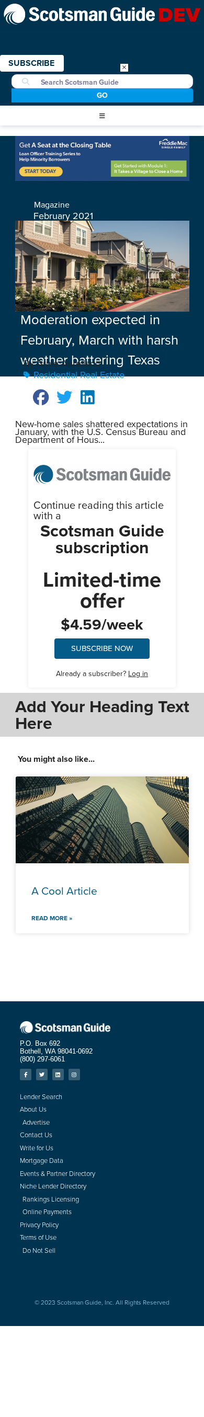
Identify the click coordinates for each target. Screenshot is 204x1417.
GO (102, 95)
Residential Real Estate (78, 375)
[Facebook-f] (25, 1074)
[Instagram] (74, 1074)
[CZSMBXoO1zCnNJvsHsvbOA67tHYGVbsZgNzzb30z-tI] (102, 178)
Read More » (51, 918)
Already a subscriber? (102, 673)
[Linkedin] (58, 1074)
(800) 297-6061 (42, 1059)
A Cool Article (64, 891)
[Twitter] (42, 1074)
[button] (102, 116)
